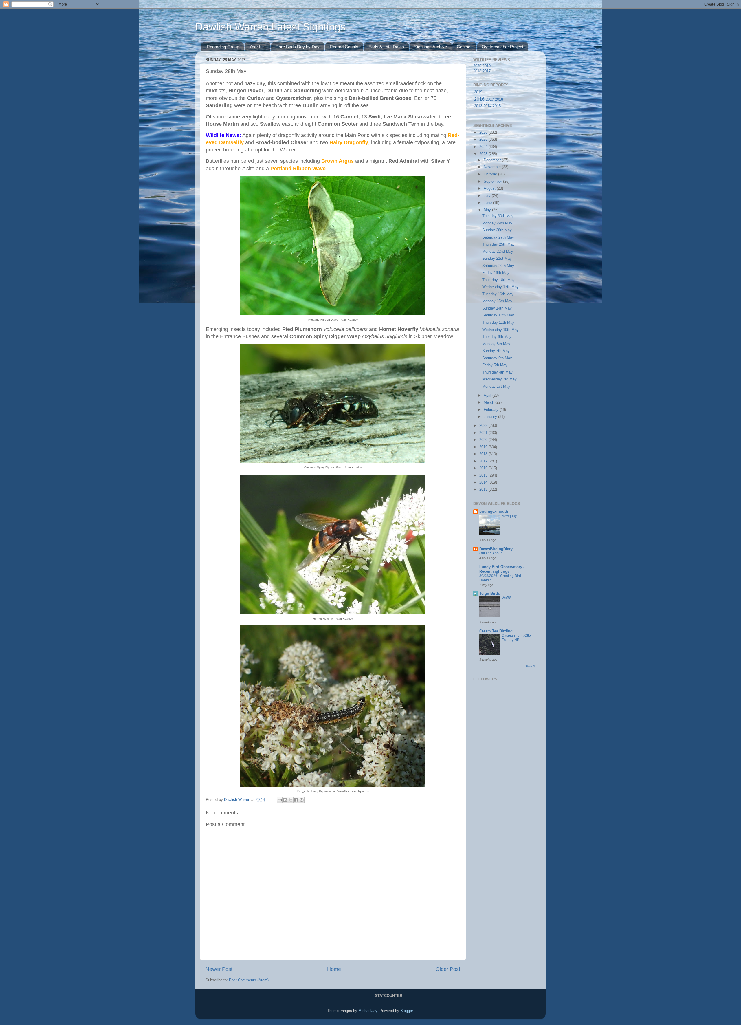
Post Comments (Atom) (249, 980)
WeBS (506, 598)
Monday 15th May (497, 301)
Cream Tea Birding (496, 631)
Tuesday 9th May (496, 337)
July (488, 196)
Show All (530, 666)
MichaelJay (367, 1011)
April (488, 395)
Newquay (509, 516)
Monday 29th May (497, 223)
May (488, 210)
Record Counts (344, 46)
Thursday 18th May (498, 280)
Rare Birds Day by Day (298, 46)
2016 (479, 99)
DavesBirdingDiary (496, 549)
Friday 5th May (494, 365)
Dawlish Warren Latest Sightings (270, 27)
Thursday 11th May (498, 323)
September (493, 182)
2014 (487, 106)
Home (334, 969)
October (491, 174)
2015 (497, 106)
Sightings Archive (430, 46)
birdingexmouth (493, 512)
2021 (484, 433)
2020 (477, 66)
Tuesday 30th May (497, 216)
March (489, 402)
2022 (484, 426)
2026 (484, 133)
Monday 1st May (496, 387)
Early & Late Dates (386, 46)
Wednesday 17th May (500, 287)
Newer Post (219, 969)
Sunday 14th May (497, 308)
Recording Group (223, 46)
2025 (484, 140)
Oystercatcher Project (502, 46)
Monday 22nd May (497, 252)
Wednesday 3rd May (499, 379)
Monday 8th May (496, 344)
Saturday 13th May (498, 315)
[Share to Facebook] (296, 800)
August (490, 188)
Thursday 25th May (498, 244)
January (491, 417)
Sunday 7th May (496, 351)
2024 (484, 147)
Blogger (406, 1011)
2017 (487, 71)
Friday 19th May (495, 273)
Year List (257, 46)
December (493, 160)
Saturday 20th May (498, 266)
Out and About (490, 553)
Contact (464, 46)
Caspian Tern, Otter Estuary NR (517, 638)
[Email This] (280, 800)
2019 (487, 66)
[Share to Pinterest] (302, 800)
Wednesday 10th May (500, 330)
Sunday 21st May (497, 259)
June (488, 203)
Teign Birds (489, 594)
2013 (478, 106)
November (493, 167)
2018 (477, 71)
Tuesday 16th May (497, 294)
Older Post (448, 969)
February (492, 410)
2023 (484, 154)
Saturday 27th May (498, 237)
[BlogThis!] (285, 800)
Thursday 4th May (497, 372)
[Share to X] (291, 800)
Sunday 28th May (497, 230)
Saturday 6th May (497, 358)
